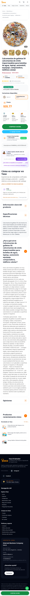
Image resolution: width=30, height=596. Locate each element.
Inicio (3, 11)
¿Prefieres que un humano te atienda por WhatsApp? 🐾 (15, 165)
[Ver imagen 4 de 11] (24, 53)
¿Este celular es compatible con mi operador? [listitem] (13, 162)
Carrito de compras (6, 515)
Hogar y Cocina (15, 5)
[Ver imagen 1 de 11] (5, 53)
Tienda (3, 513)
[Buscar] (19, 2)
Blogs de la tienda (6, 502)
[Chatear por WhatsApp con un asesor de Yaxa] (27, 588)
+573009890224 (7, 558)
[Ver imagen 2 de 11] (12, 53)
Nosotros (3, 504)
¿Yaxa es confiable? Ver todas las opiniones (12, 184)
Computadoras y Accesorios (9, 13)
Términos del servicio (6, 534)
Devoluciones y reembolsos (8, 532)
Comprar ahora (15, 127)
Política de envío (5, 528)
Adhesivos (17, 15)
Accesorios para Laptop (8, 15)
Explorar (3, 496)
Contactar (9, 573)
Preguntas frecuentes (7, 506)
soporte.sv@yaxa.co (8, 554)
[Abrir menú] (27, 2)
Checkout (4, 517)
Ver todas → (26, 421)
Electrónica (9, 11)
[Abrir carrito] (23, 2)
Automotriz (22, 5)
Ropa (9, 5)
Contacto (3, 526)
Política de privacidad (7, 530)
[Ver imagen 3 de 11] (18, 53)
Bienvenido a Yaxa (6, 500)
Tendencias (4, 498)
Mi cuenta (4, 519)
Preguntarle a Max (21, 159)
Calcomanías (5, 17)
